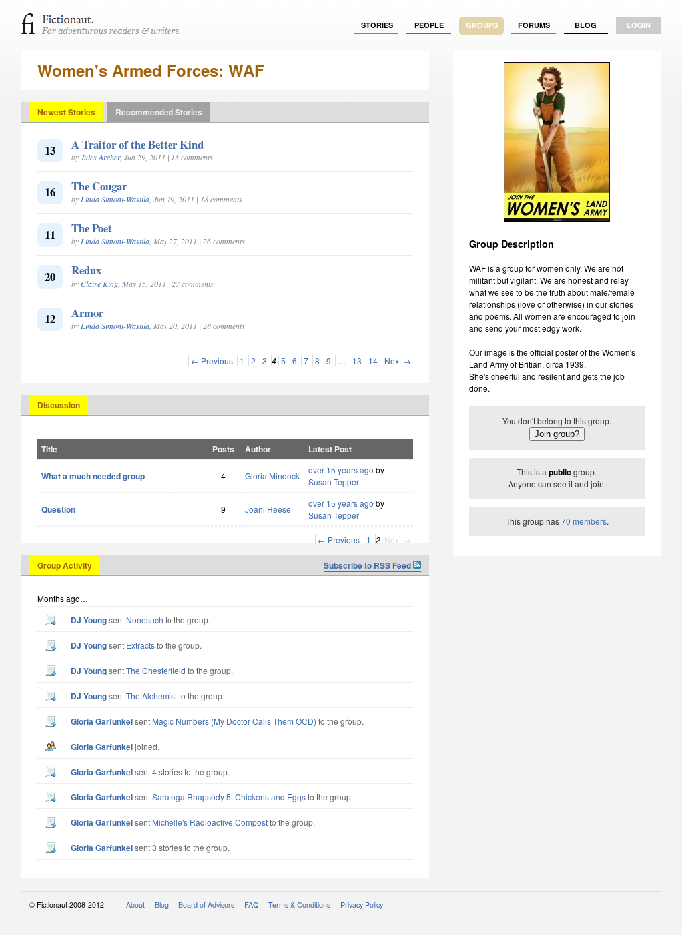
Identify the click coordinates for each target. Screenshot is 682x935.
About (135, 905)
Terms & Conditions (299, 905)
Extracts (140, 645)
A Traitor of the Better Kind (137, 144)
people (429, 25)
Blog (586, 25)
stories (377, 25)
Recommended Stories (158, 112)
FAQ (251, 905)
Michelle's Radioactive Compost (210, 822)
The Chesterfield (156, 670)
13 (357, 360)
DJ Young (89, 620)
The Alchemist (151, 695)
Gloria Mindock (272, 475)
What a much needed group (93, 476)
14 (373, 360)
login (639, 25)
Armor (87, 312)
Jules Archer (100, 157)
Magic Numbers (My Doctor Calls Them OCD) (234, 721)
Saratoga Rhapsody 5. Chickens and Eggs (229, 796)
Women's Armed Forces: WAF (150, 70)
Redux (86, 270)
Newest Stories (66, 112)
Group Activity (64, 565)
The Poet (91, 228)
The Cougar (99, 186)
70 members (584, 521)
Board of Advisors (206, 905)
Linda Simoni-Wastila (115, 199)
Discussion (58, 405)
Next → (397, 360)
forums (534, 25)
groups (482, 25)
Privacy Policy (361, 905)
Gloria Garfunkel (102, 721)
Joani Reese (268, 509)
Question (58, 509)
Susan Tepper (333, 481)
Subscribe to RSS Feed (368, 565)
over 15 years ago (341, 469)
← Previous (212, 360)
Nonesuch (144, 619)
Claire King (99, 283)
